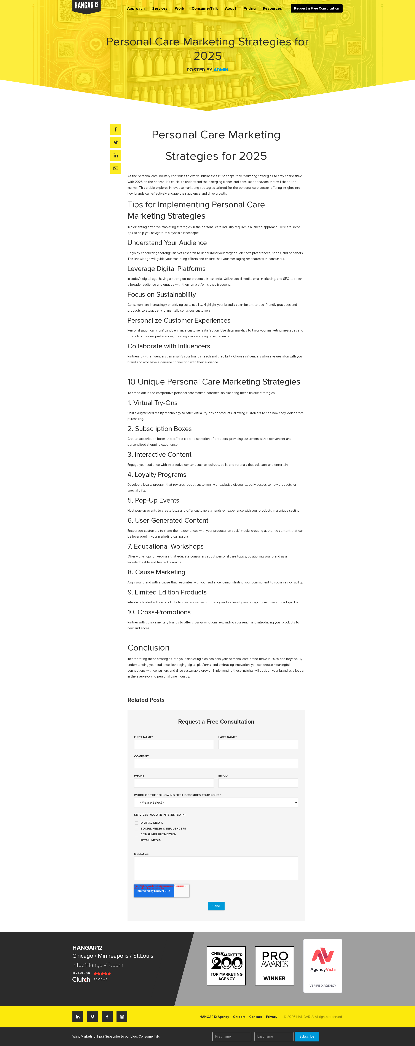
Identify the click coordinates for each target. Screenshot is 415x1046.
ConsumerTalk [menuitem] (205, 8)
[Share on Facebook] (115, 129)
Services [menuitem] (160, 8)
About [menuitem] (230, 8)
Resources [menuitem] (272, 8)
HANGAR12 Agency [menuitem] (214, 1017)
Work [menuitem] (179, 8)
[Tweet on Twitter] (115, 142)
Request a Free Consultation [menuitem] (316, 8)
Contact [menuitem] (255, 1017)
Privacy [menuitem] (271, 1017)
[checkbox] (216, 830)
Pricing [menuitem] (250, 8)
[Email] (115, 168)
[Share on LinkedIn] (115, 155)
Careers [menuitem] (239, 1017)
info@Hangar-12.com (97, 965)
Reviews (101, 979)
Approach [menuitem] (136, 8)
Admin (221, 70)
